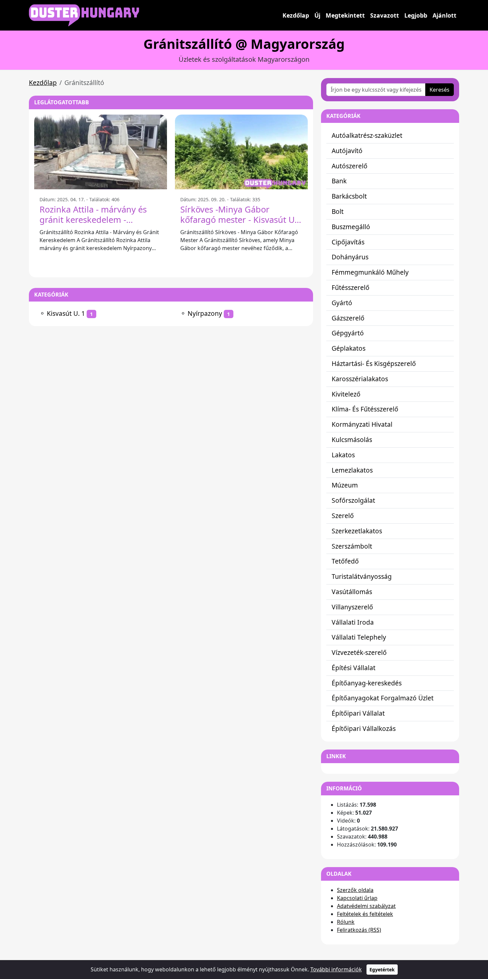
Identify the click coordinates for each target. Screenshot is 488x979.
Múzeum (345, 485)
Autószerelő (349, 165)
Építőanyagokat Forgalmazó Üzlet (383, 697)
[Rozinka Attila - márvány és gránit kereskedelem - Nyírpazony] (100, 152)
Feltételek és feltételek (365, 914)
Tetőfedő (345, 561)
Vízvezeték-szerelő (359, 652)
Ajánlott (444, 15)
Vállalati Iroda (353, 622)
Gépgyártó (348, 332)
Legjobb (415, 15)
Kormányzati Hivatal (362, 424)
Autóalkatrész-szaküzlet (367, 135)
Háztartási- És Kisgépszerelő (374, 363)
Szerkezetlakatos (357, 530)
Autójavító (347, 150)
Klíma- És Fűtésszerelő (365, 408)
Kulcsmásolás (352, 439)
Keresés (439, 89)
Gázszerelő (348, 317)
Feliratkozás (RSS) (359, 930)
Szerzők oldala (355, 890)
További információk (336, 969)
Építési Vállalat (353, 667)
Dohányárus (350, 256)
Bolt (338, 211)
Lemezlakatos (352, 470)
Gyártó (342, 302)
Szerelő (343, 515)
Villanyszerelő (352, 606)
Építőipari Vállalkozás (364, 728)
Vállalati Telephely (359, 637)
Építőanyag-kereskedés (367, 682)
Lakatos (343, 454)
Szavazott (384, 15)
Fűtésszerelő (350, 287)
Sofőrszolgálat (353, 500)
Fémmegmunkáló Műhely (370, 272)
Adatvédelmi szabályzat (366, 906)
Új (317, 15)
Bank (339, 180)
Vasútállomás (352, 591)
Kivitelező (346, 394)
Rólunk (346, 922)
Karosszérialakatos (360, 378)
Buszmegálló (351, 226)
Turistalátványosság (362, 576)
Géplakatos (349, 348)
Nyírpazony (205, 313)
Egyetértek (382, 969)
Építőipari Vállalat (358, 713)
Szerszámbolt (352, 546)
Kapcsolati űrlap (357, 898)
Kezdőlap (296, 15)
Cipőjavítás (348, 241)
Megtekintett (345, 15)
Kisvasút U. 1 (66, 313)
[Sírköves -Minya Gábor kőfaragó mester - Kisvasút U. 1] (241, 152)
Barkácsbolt (349, 196)
